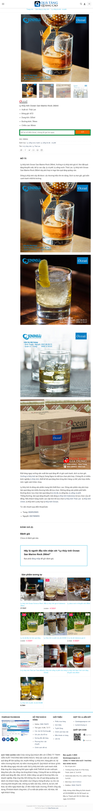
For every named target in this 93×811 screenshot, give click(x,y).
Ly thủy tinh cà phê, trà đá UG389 (31, 703)
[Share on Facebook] (25, 150)
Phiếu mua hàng (60, 721)
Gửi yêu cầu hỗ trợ (41, 734)
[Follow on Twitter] (8, 739)
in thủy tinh (34, 479)
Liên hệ (57, 739)
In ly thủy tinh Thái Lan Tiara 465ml (32, 670)
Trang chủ (30, 9)
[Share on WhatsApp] (21, 150)
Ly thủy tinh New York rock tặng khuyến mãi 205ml (77, 671)
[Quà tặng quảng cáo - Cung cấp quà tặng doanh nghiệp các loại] (46, 4)
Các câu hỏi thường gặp (43, 731)
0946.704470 (44, 724)
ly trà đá (55, 493)
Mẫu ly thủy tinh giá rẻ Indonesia (54, 603)
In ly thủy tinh (27, 146)
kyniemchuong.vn (81, 725)
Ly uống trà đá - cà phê (58, 9)
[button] (3, 4)
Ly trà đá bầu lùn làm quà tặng (30, 638)
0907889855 (34, 516)
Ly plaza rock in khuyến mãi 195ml (78, 603)
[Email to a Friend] (33, 150)
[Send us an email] (12, 739)
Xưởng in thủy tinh (27, 476)
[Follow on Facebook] (4, 739)
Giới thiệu (58, 725)
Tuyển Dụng (59, 728)
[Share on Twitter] (29, 150)
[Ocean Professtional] (23, 102)
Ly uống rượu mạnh (33, 143)
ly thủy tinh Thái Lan (73, 499)
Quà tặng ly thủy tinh (42, 9)
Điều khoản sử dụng (61, 735)
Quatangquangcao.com (83, 721)
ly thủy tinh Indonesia (66, 496)
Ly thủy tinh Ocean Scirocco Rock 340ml (31, 605)
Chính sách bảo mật (61, 732)
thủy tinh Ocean (52, 502)
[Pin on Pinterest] (37, 150)
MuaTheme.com (53, 808)
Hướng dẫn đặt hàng (41, 738)
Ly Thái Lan (36, 146)
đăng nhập (36, 559)
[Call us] (16, 739)
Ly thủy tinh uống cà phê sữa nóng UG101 (55, 671)
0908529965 (33, 512)
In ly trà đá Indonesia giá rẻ (76, 638)
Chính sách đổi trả (41, 747)
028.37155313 (76, 782)
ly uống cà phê (75, 493)
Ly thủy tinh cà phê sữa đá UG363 (55, 638)
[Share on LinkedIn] (42, 150)
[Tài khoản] (84, 3)
